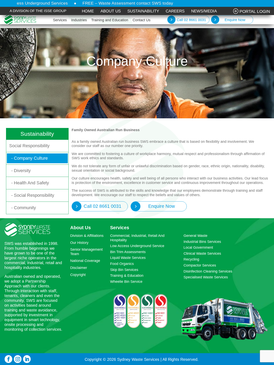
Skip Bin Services (124, 270)
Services (60, 20)
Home (88, 11)
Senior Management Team (86, 251)
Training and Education (109, 20)
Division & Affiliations (87, 236)
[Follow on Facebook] (8, 359)
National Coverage (85, 261)
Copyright (78, 275)
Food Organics (122, 264)
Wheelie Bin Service (126, 282)
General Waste (195, 236)
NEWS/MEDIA (204, 11)
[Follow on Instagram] (17, 359)
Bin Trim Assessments (128, 252)
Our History (79, 243)
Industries (79, 20)
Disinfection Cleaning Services (208, 271)
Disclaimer (78, 268)
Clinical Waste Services (202, 253)
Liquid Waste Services (128, 258)
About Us (110, 11)
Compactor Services (200, 265)
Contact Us (141, 20)
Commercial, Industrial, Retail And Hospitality (137, 238)
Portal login (254, 11)
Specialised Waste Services (206, 277)
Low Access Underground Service (137, 246)
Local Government (198, 247)
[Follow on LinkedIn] (27, 359)
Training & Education (126, 276)
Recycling (191, 259)
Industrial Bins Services (202, 242)
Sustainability (143, 11)
